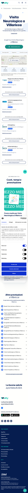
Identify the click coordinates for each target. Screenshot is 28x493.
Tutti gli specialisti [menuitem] (5, 443)
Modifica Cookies (5, 467)
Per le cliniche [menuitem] (4, 453)
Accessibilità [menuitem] (4, 469)
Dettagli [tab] (11, 222)
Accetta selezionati (14, 269)
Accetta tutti (14, 264)
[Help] (25, 490)
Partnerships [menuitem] (4, 456)
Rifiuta (14, 273)
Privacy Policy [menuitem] (8, 487)
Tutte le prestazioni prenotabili (14, 374)
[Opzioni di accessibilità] (2, 408)
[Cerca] (19, 3)
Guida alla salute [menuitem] (5, 434)
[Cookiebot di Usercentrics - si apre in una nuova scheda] (20, 218)
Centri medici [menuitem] (4, 438)
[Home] (1, 8)
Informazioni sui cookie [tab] (20, 222)
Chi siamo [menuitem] (3, 462)
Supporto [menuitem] (3, 436)
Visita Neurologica (16, 8)
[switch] (24, 250)
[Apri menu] (25, 2)
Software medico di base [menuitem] (7, 449)
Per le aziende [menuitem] (4, 451)
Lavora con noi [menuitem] (4, 464)
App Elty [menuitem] (3, 432)
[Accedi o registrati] (22, 3)
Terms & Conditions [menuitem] (16, 487)
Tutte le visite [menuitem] (4, 440)
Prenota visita (7, 8)
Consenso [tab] (4, 222)
